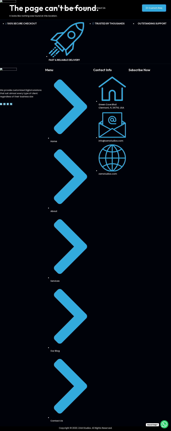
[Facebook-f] (8, 104)
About (63, 8)
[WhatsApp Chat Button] (164, 424)
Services (75, 8)
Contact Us (99, 8)
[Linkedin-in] (1, 104)
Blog (86, 8)
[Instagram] (4, 104)
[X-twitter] (11, 104)
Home (53, 8)
